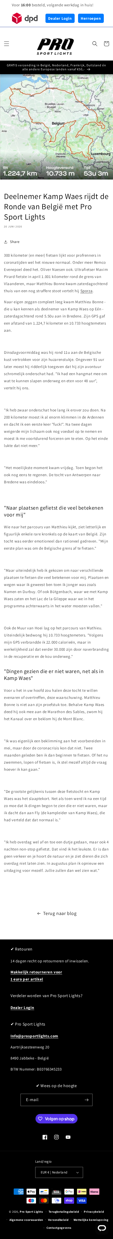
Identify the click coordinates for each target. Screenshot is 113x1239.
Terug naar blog (60, 913)
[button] (6, 43)
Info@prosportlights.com (34, 1035)
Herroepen (91, 18)
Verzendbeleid (58, 1220)
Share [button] (15, 241)
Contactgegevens (59, 1228)
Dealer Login (60, 18)
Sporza (86, 290)
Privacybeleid (94, 1211)
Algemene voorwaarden (26, 1220)
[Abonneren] (86, 1100)
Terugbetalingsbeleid (64, 1211)
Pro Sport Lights (31, 1211)
